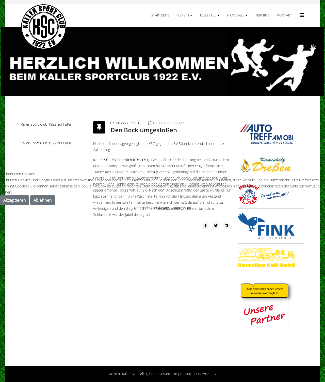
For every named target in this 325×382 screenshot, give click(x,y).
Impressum (182, 207)
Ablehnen (43, 200)
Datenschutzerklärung (151, 207)
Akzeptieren (14, 200)
